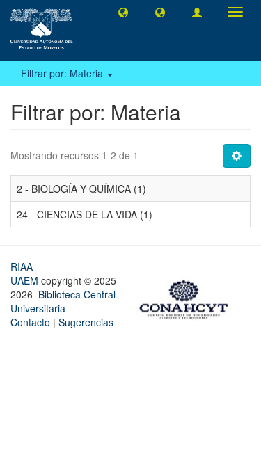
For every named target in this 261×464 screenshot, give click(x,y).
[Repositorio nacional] (188, 298)
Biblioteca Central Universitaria (63, 301)
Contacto (30, 322)
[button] (123, 12)
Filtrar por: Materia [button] (63, 73)
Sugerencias (85, 322)
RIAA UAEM (25, 273)
